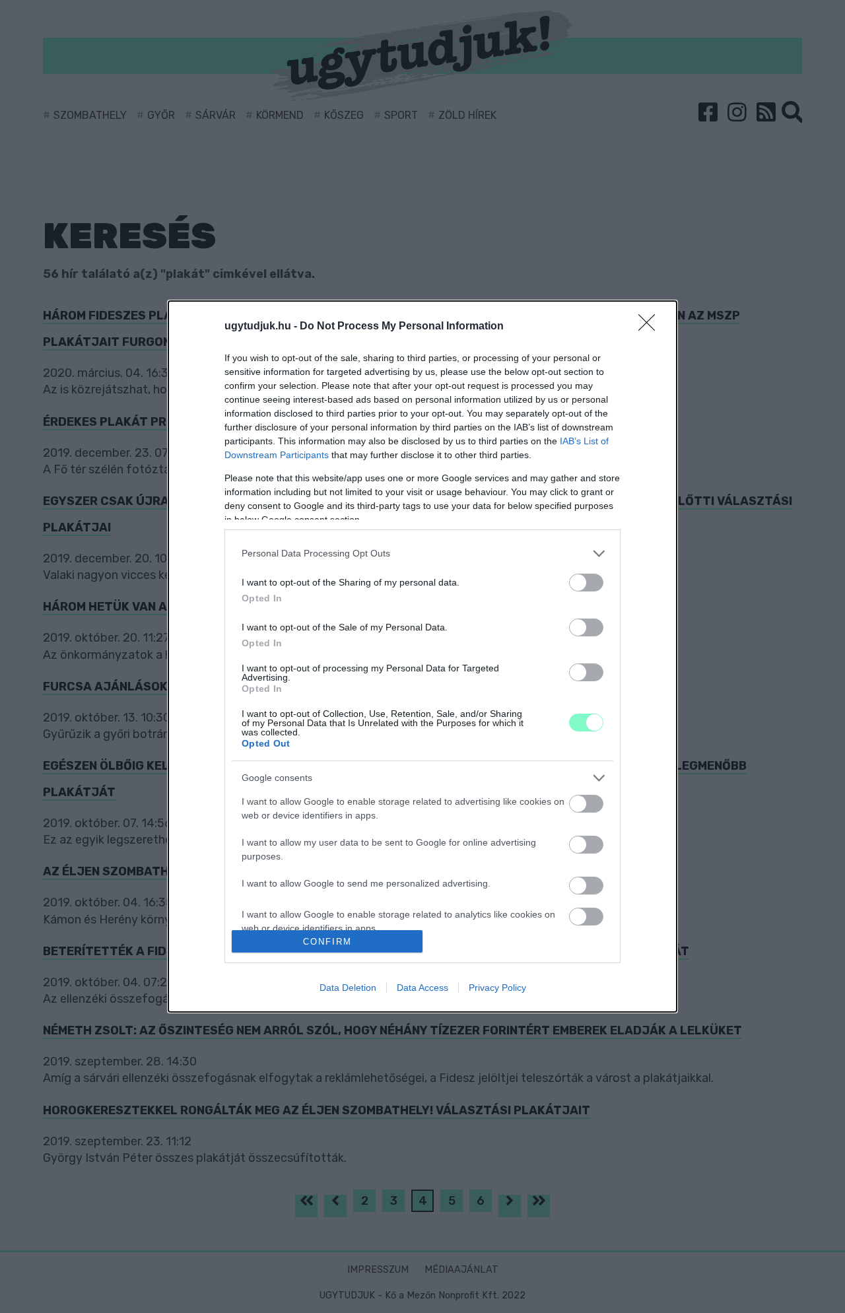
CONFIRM (327, 942)
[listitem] (422, 553)
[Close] (650, 326)
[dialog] (422, 657)
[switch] (586, 582)
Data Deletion (348, 987)
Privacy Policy (497, 987)
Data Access (422, 987)
